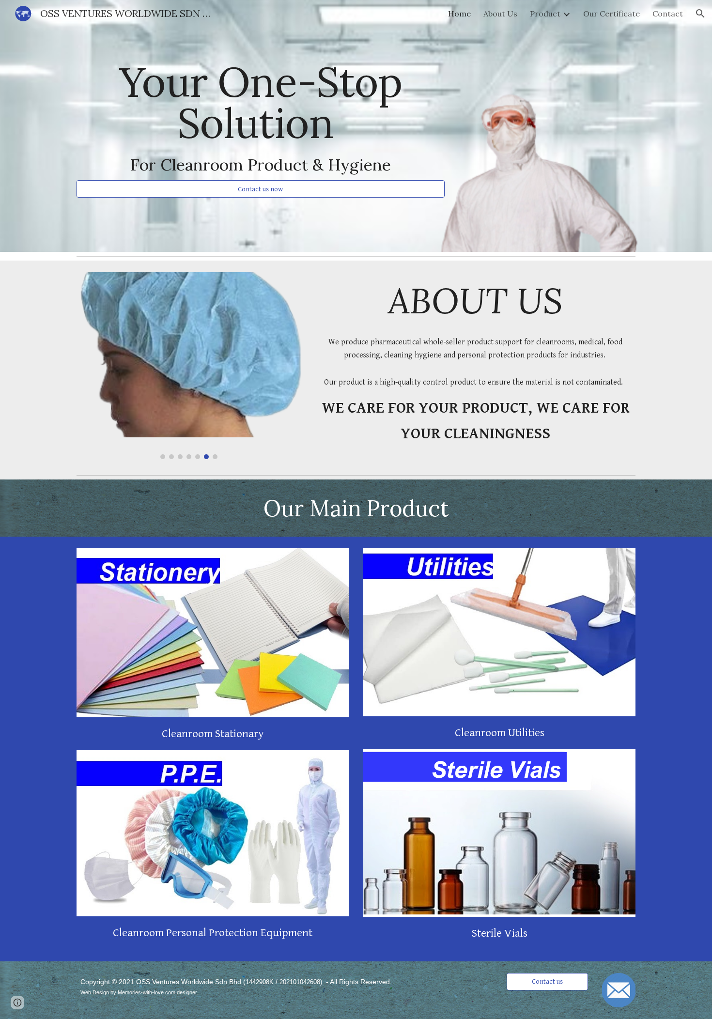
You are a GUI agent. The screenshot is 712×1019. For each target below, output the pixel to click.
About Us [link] (500, 13)
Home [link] (459, 13)
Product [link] (545, 13)
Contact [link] (667, 13)
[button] (700, 13)
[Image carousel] (189, 365)
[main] (261, 117)
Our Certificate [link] (611, 13)
